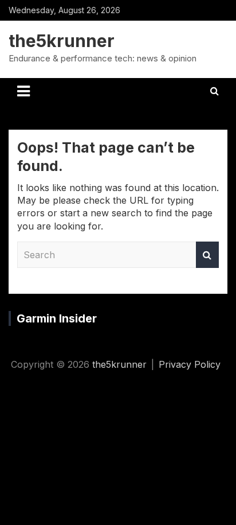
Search (207, 255)
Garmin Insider (57, 318)
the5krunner (62, 40)
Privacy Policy (190, 364)
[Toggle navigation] (23, 91)
